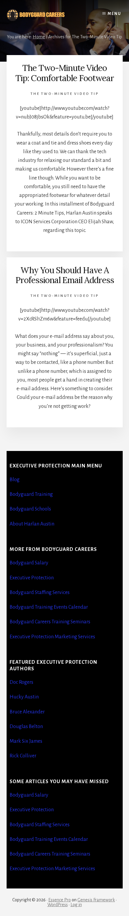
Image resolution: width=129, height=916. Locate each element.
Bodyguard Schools (30, 509)
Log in (76, 904)
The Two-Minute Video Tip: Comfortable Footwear (64, 73)
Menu (114, 14)
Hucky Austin (24, 697)
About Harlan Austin (32, 524)
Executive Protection (32, 578)
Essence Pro (59, 899)
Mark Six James (26, 741)
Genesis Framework (96, 899)
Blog (15, 479)
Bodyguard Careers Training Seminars (50, 622)
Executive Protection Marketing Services (52, 636)
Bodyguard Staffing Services (40, 592)
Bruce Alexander (27, 712)
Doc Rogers (21, 682)
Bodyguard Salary (29, 563)
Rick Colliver (23, 756)
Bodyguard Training (31, 494)
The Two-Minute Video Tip (65, 94)
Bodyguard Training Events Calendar (49, 607)
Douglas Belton (26, 726)
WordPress (57, 904)
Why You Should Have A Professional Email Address (64, 275)
